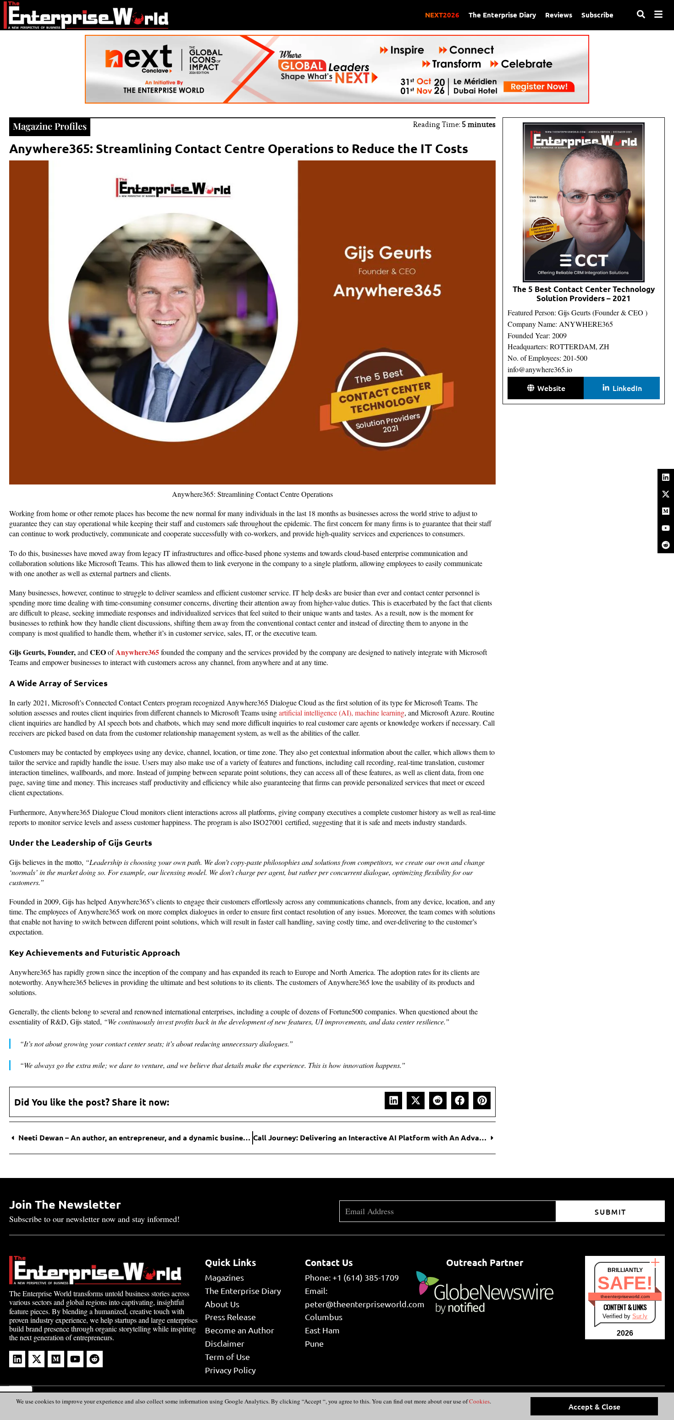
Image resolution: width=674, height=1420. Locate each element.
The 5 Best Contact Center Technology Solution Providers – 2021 (584, 293)
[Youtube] (665, 528)
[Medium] (665, 511)
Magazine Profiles (50, 126)
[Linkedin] (665, 477)
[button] (393, 1100)
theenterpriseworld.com (625, 1296)
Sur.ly (639, 1316)
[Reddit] (665, 545)
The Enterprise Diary (502, 14)
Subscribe (597, 14)
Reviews (558, 14)
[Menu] (658, 14)
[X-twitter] (665, 494)
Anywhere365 (137, 652)
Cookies (479, 1401)
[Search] (641, 14)
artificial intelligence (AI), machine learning (341, 712)
